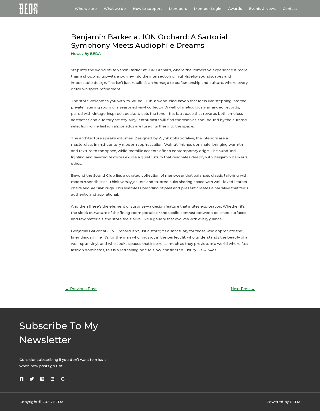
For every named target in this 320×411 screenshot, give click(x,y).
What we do (115, 8)
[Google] (63, 379)
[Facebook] (21, 379)
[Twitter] (32, 379)
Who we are (86, 8)
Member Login (207, 8)
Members (178, 8)
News (76, 53)
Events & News (262, 8)
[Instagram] (42, 379)
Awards (235, 8)
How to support (147, 8)
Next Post (243, 289)
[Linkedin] (52, 379)
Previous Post (81, 289)
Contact (290, 8)
